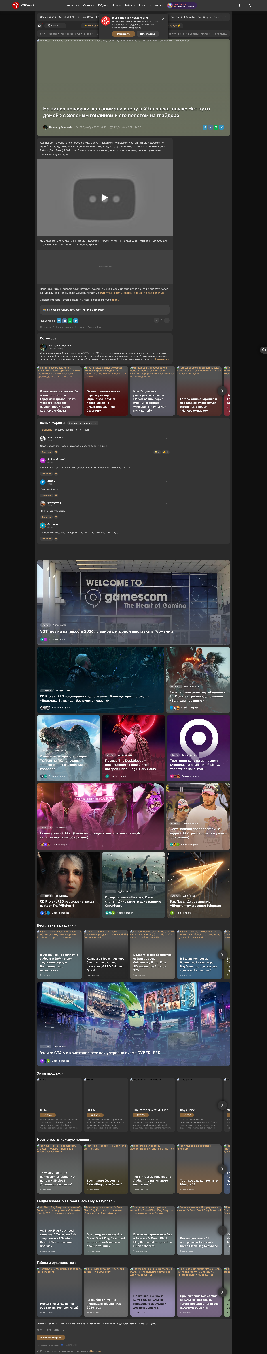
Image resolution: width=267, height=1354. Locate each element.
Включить (95, 1351)
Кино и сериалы (70, 33)
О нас (61, 1323)
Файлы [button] (128, 5)
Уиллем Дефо (95, 327)
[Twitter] (221, 127)
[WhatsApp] (216, 127)
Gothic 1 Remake (185, 17)
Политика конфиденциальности (119, 1323)
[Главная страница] (23, 5)
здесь (115, 299)
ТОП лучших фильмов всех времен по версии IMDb (132, 292)
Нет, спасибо (147, 33)
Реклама (52, 1323)
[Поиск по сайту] (238, 5)
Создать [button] (56, 25)
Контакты (95, 1323)
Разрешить (123, 33)
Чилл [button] (158, 5)
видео (87, 33)
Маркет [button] (143, 5)
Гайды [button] (102, 5)
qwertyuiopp (54, 502)
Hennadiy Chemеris (60, 127)
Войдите (47, 429)
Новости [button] (71, 5)
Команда (70, 1323)
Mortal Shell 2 (71, 17)
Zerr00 (51, 480)
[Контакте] (210, 127)
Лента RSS (143, 1323)
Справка (41, 1323)
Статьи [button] (87, 5)
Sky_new (52, 524)
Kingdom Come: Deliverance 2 (220, 17)
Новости (52, 33)
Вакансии (82, 1323)
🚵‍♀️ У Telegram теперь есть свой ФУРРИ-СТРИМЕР (73, 309)
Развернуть (161, 359)
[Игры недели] (225, 17)
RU (154, 1323)
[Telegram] (205, 127)
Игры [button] (115, 5)
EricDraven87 (55, 437)
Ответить (46, 452)
